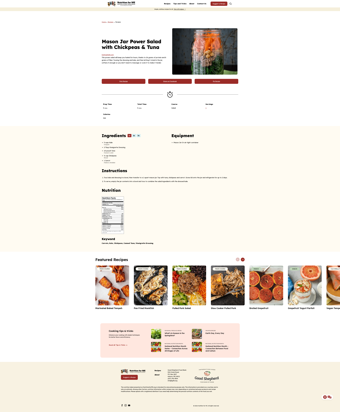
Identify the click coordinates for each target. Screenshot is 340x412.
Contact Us (201, 4)
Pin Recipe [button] (216, 81)
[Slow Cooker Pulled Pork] (228, 288)
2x (134, 135)
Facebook (122, 405)
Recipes (167, 4)
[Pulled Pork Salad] (189, 288)
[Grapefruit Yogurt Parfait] (305, 288)
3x (138, 135)
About (191, 4)
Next (243, 259)
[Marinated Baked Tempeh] (112, 288)
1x (129, 135)
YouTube (129, 405)
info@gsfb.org (172, 381)
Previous (238, 259)
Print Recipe (123, 81)
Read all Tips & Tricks (117, 345)
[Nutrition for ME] (121, 3)
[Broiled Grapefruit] (266, 288)
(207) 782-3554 (173, 378)
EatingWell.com (108, 55)
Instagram (125, 405)
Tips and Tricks (179, 4)
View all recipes (179, 9)
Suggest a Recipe (219, 4)
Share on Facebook (170, 81)
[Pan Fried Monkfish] (151, 288)
